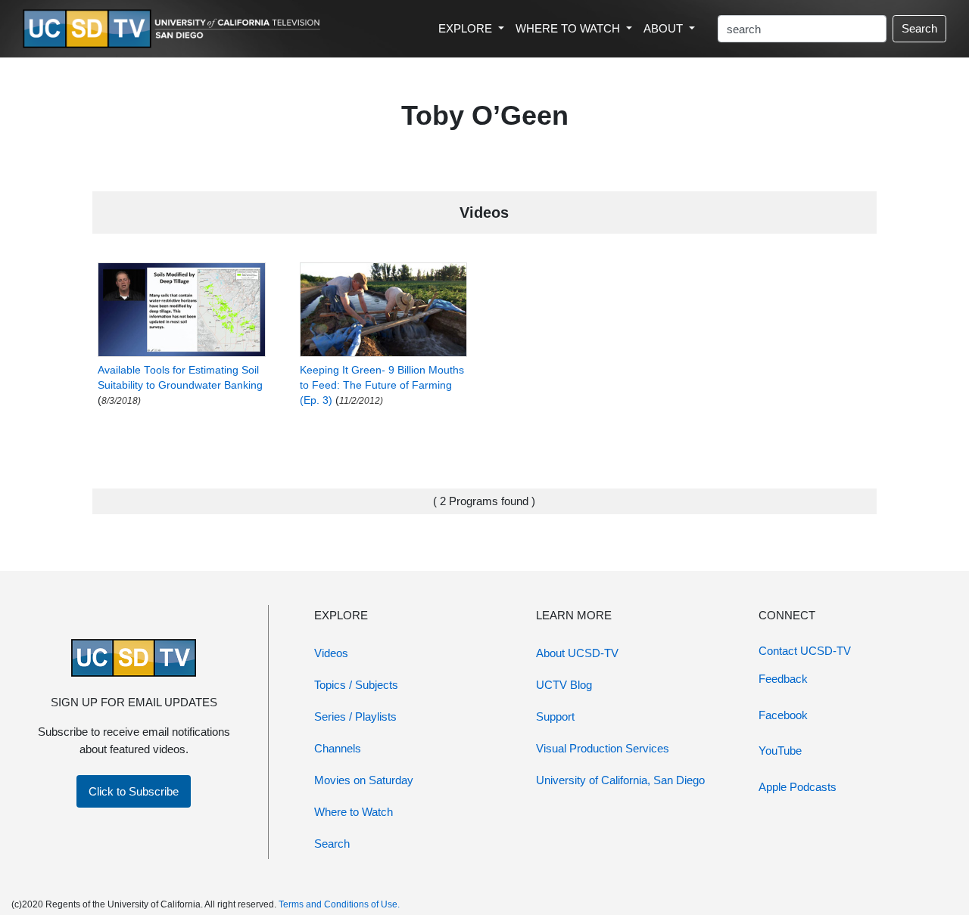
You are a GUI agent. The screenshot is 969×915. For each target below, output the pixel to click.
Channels (337, 748)
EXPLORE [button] (466, 28)
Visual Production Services (602, 748)
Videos (331, 653)
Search (919, 28)
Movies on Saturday (363, 780)
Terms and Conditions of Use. (339, 904)
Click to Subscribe (134, 791)
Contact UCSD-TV (805, 650)
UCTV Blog (564, 684)
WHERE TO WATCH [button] (569, 28)
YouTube (780, 750)
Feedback (783, 678)
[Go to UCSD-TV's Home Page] (174, 29)
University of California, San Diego (620, 780)
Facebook (783, 715)
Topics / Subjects (356, 684)
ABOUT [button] (664, 28)
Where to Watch (353, 811)
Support (555, 716)
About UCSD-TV (577, 653)
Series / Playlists (355, 716)
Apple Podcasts (798, 786)
